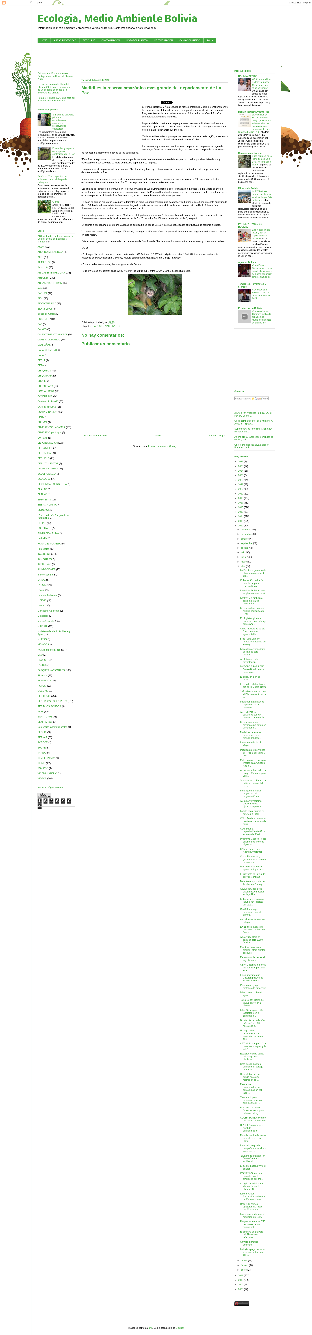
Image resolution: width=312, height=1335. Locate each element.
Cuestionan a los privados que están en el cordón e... (253, 725)
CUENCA (42, 422)
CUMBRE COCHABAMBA (51, 427)
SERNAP (42, 737)
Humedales (43, 549)
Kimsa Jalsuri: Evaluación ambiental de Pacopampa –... (252, 1196)
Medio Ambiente (46, 621)
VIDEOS (42, 778)
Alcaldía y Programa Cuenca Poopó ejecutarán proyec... (252, 804)
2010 (241, 1280)
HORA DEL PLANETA (137, 40)
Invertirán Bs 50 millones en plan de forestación (253, 592)
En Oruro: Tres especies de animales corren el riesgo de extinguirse (52, 179)
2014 (241, 516)
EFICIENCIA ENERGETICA (52, 484)
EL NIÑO (42, 494)
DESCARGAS (45, 453)
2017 (241, 502)
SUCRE (42, 747)
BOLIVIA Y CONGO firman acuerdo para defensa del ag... (252, 1110)
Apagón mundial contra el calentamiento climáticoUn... (252, 1186)
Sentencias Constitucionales (52, 727)
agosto (245, 547)
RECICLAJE (89, 40)
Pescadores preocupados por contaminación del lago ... (251, 1088)
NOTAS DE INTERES (49, 649)
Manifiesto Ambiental (48, 610)
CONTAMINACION (110, 40)
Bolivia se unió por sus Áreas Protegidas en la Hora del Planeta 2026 (55, 76)
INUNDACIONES (46, 569)
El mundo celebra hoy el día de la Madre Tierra (253, 685)
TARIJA (42, 752)
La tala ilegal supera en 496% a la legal (252, 812)
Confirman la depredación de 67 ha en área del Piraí (252, 831)
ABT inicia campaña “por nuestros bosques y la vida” (253, 1046)
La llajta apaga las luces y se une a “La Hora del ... (252, 1252)
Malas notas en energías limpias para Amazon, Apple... (253, 763)
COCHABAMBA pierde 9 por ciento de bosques (253, 1119)
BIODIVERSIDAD (47, 303)
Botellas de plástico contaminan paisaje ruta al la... (251, 1067)
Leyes (41, 590)
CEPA (41, 365)
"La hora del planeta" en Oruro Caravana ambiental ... (252, 1158)
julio (243, 552)
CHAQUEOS (44, 370)
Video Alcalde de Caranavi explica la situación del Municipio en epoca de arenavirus (261, 317)
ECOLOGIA (44, 479)
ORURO (42, 660)
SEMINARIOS (45, 722)
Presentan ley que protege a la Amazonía (253, 986)
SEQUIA (42, 732)
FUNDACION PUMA (48, 533)
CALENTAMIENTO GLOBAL (53, 334)
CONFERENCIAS (47, 406)
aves (40, 288)
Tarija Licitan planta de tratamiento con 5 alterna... (252, 1003)
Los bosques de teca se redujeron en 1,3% (252, 1215)
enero (244, 1269)
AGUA (210, 40)
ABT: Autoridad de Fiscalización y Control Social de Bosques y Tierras (55, 239)
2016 (241, 507)
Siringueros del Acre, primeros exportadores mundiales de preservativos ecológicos (63, 121)
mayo (244, 561)
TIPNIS (41, 763)
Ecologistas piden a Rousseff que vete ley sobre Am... (253, 621)
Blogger (180, 1328)
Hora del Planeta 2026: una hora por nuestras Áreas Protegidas (56, 99)
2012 (241, 525)
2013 (241, 521)
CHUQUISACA (45, 386)
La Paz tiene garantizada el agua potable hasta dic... (253, 573)
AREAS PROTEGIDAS (65, 40)
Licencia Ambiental (47, 595)
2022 (241, 480)
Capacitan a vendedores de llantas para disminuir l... (252, 652)
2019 (241, 493)
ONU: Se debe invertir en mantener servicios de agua (253, 821)
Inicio (158, 435)
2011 (241, 1275)
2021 (241, 484)
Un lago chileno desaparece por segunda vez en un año (251, 1034)
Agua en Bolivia (247, 262)
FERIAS (42, 523)
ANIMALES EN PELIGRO (51, 272)
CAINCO (42, 329)
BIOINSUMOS (45, 308)
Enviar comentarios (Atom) (162, 446)
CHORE (42, 381)
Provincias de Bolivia (250, 308)
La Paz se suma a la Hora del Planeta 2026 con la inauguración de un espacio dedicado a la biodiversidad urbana (55, 88)
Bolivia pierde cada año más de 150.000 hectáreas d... (252, 1023)
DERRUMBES (45, 448)
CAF (40, 324)
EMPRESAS (44, 499)
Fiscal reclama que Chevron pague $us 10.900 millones (251, 978)
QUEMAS (43, 691)
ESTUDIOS (44, 510)
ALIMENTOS (44, 262)
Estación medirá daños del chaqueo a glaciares (252, 1056)
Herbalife (42, 538)
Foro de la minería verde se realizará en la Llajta (253, 1138)
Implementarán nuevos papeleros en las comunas (252, 704)
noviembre (246, 534)
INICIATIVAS (44, 564)
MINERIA (42, 626)
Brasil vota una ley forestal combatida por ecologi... (253, 641)
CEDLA (41, 360)
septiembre (247, 543)
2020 (241, 489)
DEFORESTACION (163, 40)
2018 (241, 498)
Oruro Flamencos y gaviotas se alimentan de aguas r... (253, 859)
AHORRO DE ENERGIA (50, 252)
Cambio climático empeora (249, 1243)
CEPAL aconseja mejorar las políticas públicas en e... (253, 967)
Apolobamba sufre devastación (249, 660)
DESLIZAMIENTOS (48, 463)
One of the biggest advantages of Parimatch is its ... (251, 446)
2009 (241, 1284)
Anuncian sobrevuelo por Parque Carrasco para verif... (253, 773)
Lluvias (41, 605)
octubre (245, 538)
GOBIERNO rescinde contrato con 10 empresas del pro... (251, 1176)
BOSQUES (43, 319)
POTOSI (42, 685)
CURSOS (42, 437)
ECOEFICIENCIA (47, 473)
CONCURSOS (45, 396)
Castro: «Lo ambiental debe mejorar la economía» (251, 601)
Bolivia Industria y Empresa (253, 111)
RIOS (40, 711)
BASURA (42, 293)
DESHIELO (43, 458)
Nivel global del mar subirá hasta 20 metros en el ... (250, 1077)
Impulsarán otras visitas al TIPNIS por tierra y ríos (252, 753)
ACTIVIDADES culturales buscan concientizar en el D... (253, 715)
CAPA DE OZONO (47, 350)
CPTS (41, 417)
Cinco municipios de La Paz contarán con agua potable (252, 631)
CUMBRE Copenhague (49, 432)
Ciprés (55, 201)
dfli (150, 1328)
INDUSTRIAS (45, 559)
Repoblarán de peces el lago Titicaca (252, 959)
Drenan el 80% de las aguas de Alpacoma (251, 868)
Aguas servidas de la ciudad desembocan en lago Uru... (252, 891)
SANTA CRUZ (45, 716)
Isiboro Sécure (45, 574)
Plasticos (42, 675)
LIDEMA (42, 600)
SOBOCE (43, 742)
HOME (44, 40)
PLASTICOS (44, 680)
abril (243, 566)
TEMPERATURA (46, 758)
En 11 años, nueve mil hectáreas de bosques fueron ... (253, 929)
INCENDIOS (44, 554)
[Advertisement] (156, 57)
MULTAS (42, 639)
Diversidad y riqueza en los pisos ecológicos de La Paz (63, 151)
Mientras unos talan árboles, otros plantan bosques (252, 950)
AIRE (40, 257)
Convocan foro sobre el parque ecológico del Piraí (252, 611)
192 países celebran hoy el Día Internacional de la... (253, 694)
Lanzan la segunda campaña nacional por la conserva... (253, 1148)
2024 (241, 470)
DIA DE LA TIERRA (48, 468)
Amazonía (43, 267)
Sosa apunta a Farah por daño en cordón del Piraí (253, 783)
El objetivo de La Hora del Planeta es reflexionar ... (251, 1234)
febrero (245, 1265)
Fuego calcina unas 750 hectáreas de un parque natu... (252, 1224)
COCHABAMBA (46, 391)
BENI (40, 298)
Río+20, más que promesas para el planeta (250, 912)
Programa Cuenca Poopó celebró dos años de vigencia (253, 841)
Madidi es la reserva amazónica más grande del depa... (251, 735)
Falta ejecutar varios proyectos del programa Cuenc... (251, 793)
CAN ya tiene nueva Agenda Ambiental (251, 850)
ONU (40, 654)
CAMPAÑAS (44, 344)
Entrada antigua (217, 435)
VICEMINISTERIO (47, 773)
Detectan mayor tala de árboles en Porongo (252, 883)
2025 (241, 466)
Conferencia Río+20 (48, 401)
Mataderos (43, 615)
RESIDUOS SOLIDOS (49, 706)
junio (243, 557)
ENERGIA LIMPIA (47, 504)
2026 (241, 461)
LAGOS (42, 585)
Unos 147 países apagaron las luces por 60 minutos (251, 1207)
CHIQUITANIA (45, 375)
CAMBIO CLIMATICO (189, 40)
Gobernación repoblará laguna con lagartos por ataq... (252, 902)
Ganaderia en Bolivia (249, 153)
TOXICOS (43, 768)
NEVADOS (43, 644)
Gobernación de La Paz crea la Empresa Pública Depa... (252, 583)
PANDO (42, 665)
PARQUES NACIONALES (106, 326)
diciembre (246, 529)
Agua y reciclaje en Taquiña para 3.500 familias (251, 940)
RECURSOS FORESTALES (52, 701)
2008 (241, 1289)
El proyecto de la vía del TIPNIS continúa (253, 875)
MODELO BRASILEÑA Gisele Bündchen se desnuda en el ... (252, 669)
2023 (241, 475)
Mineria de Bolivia (248, 188)
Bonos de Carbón (47, 313)
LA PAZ (42, 579)
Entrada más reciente (95, 435)
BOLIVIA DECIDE (247, 76)
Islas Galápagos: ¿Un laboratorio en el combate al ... (251, 1013)
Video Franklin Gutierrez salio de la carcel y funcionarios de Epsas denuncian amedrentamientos (262, 271)
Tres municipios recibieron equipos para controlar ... (251, 1100)
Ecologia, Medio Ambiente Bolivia (117, 19)
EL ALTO (42, 489)
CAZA (41, 355)
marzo (244, 1260)
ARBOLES (43, 277)
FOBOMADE (44, 528)
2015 (241, 512)
